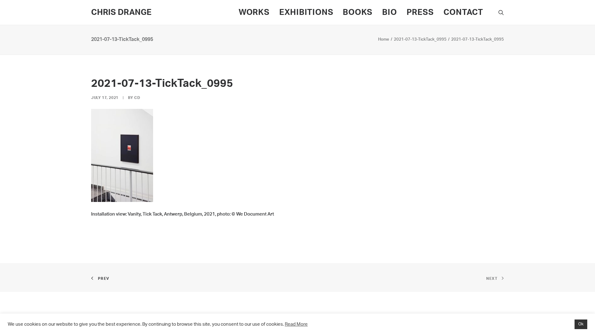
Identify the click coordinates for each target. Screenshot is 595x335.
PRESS (420, 12)
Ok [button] (581, 324)
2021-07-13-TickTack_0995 (420, 40)
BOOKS (357, 12)
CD (137, 98)
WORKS (254, 12)
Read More (296, 324)
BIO (389, 12)
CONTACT (463, 12)
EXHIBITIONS (306, 12)
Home (383, 40)
